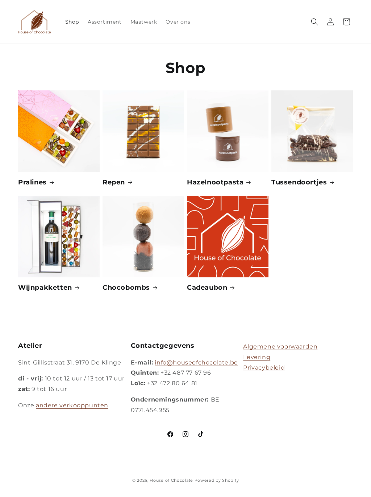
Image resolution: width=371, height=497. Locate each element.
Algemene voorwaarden (280, 346)
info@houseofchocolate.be (196, 362)
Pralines (32, 182)
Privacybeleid (264, 367)
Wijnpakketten (45, 288)
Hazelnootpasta (215, 182)
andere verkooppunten (72, 405)
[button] (314, 22)
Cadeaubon (207, 288)
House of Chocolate (171, 480)
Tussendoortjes (299, 182)
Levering (256, 357)
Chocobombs (126, 288)
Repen (114, 182)
